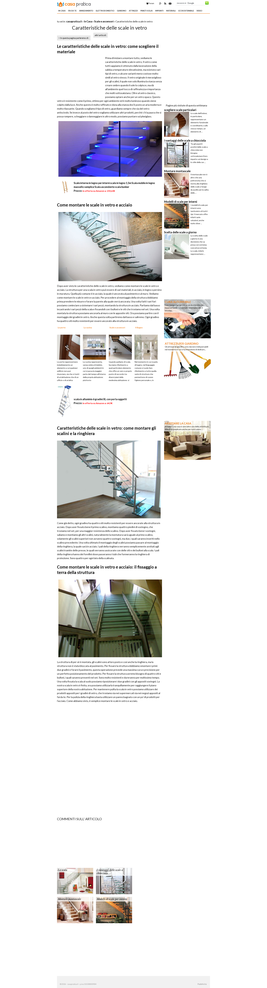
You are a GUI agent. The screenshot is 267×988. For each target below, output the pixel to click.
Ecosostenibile (186, 11)
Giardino (121, 11)
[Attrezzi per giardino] (187, 360)
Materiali (171, 11)
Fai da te (72, 11)
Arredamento (86, 11)
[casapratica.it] (74, 3)
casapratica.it (74, 21)
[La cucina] (95, 346)
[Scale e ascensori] (121, 346)
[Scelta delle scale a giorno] (177, 246)
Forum (151, 3)
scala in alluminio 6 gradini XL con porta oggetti (100, 399)
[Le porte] (69, 346)
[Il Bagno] (147, 346)
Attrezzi (133, 11)
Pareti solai (146, 11)
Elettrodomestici (105, 11)
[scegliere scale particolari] (177, 124)
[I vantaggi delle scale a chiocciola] (114, 880)
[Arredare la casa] (187, 440)
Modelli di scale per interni (112, 899)
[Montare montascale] (75, 909)
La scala (62, 870)
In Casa (61, 11)
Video (199, 11)
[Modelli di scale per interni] (114, 909)
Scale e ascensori (103, 21)
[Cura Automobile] (187, 318)
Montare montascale (69, 899)
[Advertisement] (89, 18)
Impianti (159, 11)
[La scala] (75, 880)
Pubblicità (202, 984)
